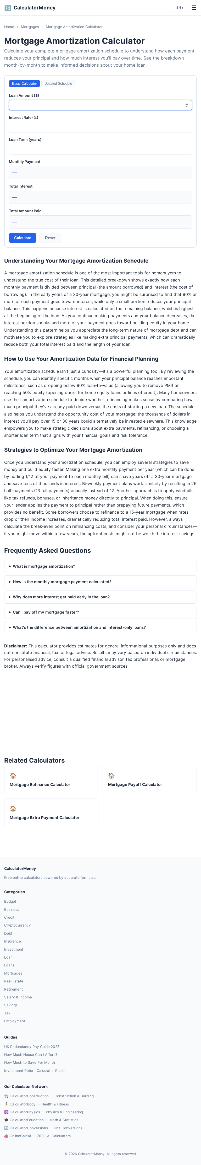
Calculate (22, 238)
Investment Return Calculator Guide (34, 1070)
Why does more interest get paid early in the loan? (61, 596)
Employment (14, 1021)
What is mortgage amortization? (44, 566)
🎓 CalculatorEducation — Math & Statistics (41, 1120)
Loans (9, 965)
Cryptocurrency (17, 925)
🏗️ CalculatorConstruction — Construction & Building (49, 1096)
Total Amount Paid (25, 211)
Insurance (12, 941)
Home (9, 27)
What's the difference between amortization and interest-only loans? (79, 627)
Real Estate (13, 981)
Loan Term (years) (25, 139)
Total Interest (20, 186)
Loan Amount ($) (24, 95)
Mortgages (30, 27)
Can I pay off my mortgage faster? (46, 612)
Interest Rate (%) (23, 117)
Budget (10, 901)
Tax (7, 1013)
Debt (8, 933)
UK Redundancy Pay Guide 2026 (31, 1047)
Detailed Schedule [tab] (58, 84)
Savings (11, 1005)
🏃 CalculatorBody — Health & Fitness (36, 1104)
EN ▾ (179, 7)
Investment (13, 949)
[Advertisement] (100, 712)
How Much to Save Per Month (29, 1062)
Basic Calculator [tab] (24, 84)
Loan (8, 957)
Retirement (13, 989)
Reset (50, 238)
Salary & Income (18, 997)
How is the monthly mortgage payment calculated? (62, 581)
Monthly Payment (24, 161)
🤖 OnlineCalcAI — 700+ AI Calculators (37, 1136)
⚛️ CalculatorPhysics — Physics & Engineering (43, 1112)
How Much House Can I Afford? (30, 1054)
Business (11, 909)
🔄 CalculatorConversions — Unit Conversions (43, 1128)
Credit (9, 917)
